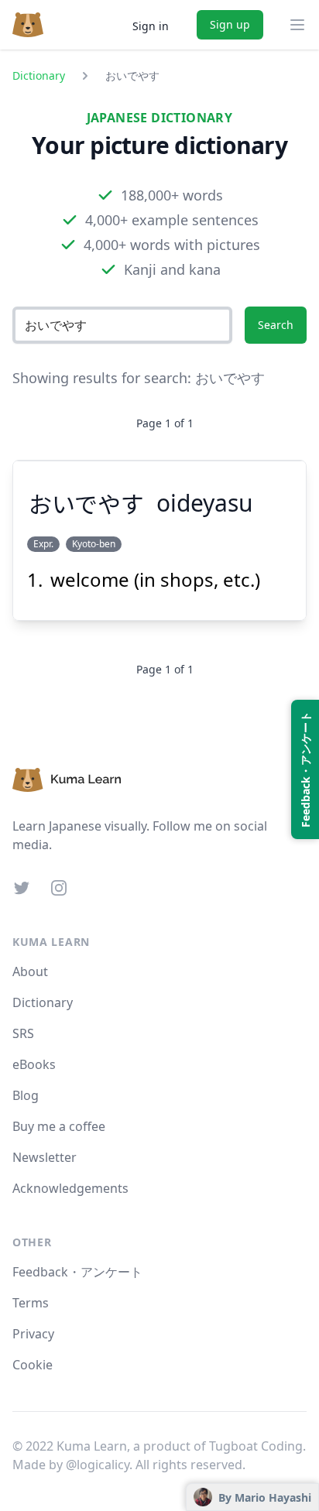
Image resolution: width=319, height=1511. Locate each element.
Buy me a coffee (58, 1126)
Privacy (33, 1333)
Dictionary (38, 75)
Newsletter (44, 1157)
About (30, 971)
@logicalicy (97, 1464)
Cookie (32, 1364)
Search (275, 324)
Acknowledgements (70, 1188)
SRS (23, 1033)
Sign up (230, 24)
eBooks (34, 1064)
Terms (30, 1302)
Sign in (150, 26)
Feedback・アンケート (77, 1271)
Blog (25, 1095)
